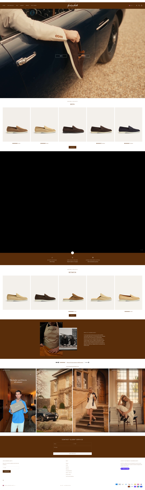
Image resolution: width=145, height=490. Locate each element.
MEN (17, 5)
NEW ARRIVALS (11, 5)
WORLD (27, 5)
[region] (72, 202)
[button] (15, 143)
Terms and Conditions (70, 476)
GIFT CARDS (34, 5)
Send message (72, 453)
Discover (72, 147)
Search (67, 463)
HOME (4, 5)
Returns (67, 468)
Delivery (67, 467)
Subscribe (6, 471)
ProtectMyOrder (69, 470)
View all (72, 315)
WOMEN (22, 5)
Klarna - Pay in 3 (69, 472)
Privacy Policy (68, 474)
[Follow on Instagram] (3, 480)
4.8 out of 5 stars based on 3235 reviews (75, 362)
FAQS (67, 465)
